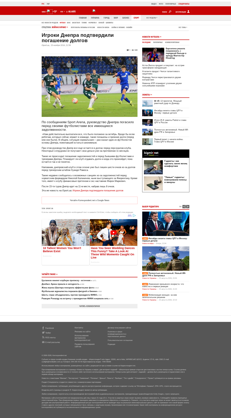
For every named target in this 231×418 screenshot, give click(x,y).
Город (106, 17)
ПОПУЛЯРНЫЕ (170, 4)
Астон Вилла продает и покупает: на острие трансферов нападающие (163, 66)
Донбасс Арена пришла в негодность (63, 284)
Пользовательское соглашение (120, 340)
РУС (43, 4)
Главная (83, 17)
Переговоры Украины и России (83, 27)
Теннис (84, 22)
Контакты (79, 328)
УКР (48, 4)
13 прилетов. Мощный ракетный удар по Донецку (168, 102)
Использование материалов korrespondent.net (82, 337)
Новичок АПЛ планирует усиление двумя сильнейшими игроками (162, 84)
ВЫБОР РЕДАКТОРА (150, 206)
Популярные (158, 42)
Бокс (69, 22)
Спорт (136, 17)
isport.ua (49, 208)
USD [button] (61, 11)
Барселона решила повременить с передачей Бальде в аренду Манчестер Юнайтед (176, 53)
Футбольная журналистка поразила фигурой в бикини (72, 291)
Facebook (49, 328)
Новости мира (148, 243)
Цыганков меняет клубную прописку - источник (69, 280)
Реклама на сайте (83, 332)
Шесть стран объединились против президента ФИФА (72, 295)
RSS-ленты (50, 338)
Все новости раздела (50, 22)
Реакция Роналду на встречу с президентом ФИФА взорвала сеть (77, 298)
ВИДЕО (154, 4)
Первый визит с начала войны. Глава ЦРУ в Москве (168, 140)
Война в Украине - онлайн (122, 27)
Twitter (48, 333)
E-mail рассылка (52, 342)
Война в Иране (92, 27)
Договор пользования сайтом (119, 328)
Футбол (62, 22)
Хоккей (101, 22)
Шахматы (109, 22)
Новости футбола (150, 36)
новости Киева (103, 27)
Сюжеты (146, 94)
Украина (95, 17)
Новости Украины (149, 278)
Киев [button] (44, 12)
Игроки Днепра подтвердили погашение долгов (98, 190)
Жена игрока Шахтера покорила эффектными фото (70, 287)
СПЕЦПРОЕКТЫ (183, 4)
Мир (116, 17)
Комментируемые (172, 42)
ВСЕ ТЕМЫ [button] (182, 27)
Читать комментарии (89, 306)
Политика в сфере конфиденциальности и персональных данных (117, 334)
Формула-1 (92, 22)
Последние (146, 42)
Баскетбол (76, 22)
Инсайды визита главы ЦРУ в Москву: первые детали (168, 111)
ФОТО (161, 4)
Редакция (111, 344)
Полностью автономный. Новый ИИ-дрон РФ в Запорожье (171, 131)
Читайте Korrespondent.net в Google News (89, 200)
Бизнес (125, 17)
